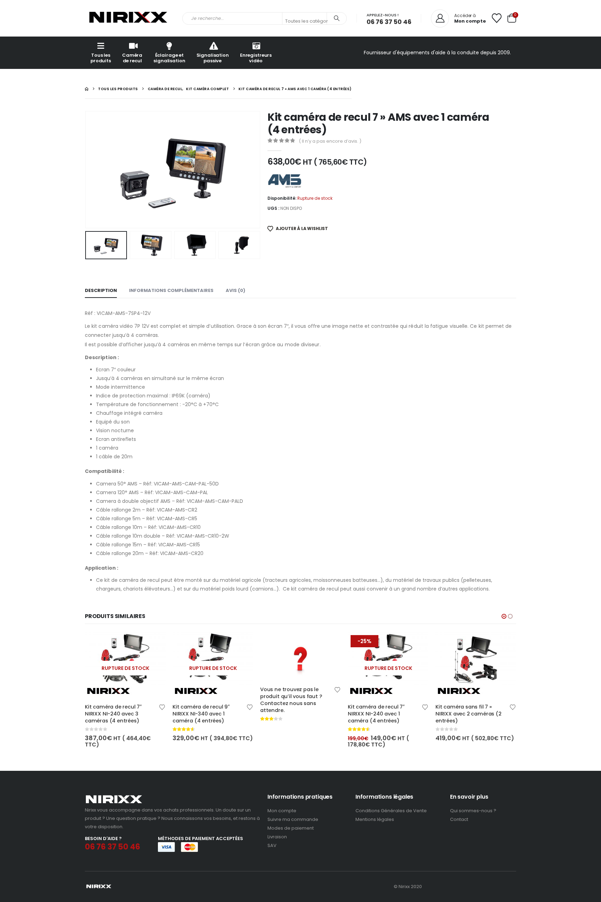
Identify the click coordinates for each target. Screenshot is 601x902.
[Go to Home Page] (86, 89)
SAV (272, 845)
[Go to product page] (213, 659)
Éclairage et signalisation (169, 58)
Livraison (277, 836)
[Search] (336, 18)
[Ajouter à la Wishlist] (162, 707)
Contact (459, 819)
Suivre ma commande (292, 819)
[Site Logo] (128, 18)
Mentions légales (374, 819)
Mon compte (281, 810)
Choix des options (154, 644)
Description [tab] (101, 290)
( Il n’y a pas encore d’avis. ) (330, 141)
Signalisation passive (213, 58)
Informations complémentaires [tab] (171, 290)
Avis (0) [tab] (235, 290)
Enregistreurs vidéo (256, 58)
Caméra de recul (132, 58)
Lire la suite (241, 644)
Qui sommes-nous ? (473, 810)
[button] (86, 169)
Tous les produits (100, 58)
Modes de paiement (290, 828)
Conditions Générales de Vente (391, 810)
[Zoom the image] (113, 797)
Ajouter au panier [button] (417, 644)
